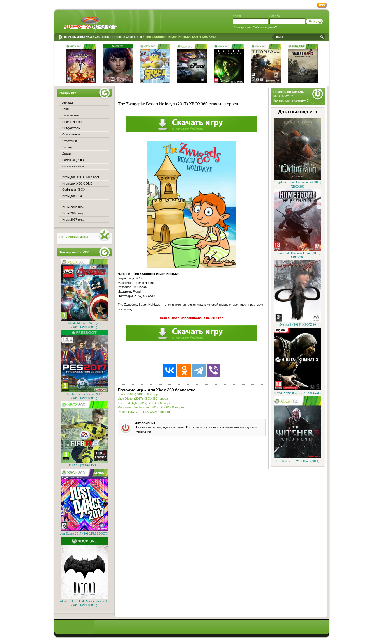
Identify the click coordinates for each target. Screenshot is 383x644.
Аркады (67, 102)
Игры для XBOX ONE (77, 183)
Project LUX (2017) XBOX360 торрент (144, 411)
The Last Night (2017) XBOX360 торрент (146, 403)
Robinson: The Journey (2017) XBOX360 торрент (152, 407)
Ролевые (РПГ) (73, 160)
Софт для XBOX (73, 189)
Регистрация (242, 27)
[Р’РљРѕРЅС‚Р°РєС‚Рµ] (169, 370)
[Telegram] (199, 370)
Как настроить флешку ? (290, 100)
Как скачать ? (283, 96)
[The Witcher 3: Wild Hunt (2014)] (297, 457)
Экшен (67, 147)
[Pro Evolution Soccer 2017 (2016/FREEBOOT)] (84, 390)
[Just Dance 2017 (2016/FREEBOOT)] (84, 529)
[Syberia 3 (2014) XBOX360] (297, 320)
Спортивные (71, 134)
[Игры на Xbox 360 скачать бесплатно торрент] (90, 22)
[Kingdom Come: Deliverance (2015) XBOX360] (297, 179)
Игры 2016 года (73, 213)
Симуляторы (71, 128)
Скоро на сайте (73, 166)
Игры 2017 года (73, 219)
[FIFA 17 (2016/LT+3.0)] (84, 461)
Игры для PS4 (72, 196)
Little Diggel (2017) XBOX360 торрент (143, 398)
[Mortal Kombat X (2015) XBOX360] (297, 388)
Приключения (72, 121)
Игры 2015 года (73, 206)
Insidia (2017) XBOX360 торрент (140, 394)
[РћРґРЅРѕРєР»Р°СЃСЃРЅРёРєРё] (184, 370)
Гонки (66, 109)
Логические (70, 115)
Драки (66, 153)
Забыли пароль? (265, 27)
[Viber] (213, 370)
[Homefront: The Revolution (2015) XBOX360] (297, 250)
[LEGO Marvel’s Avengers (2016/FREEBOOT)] (84, 319)
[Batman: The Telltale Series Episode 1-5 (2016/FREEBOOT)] (84, 597)
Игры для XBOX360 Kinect (80, 177)
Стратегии (69, 140)
